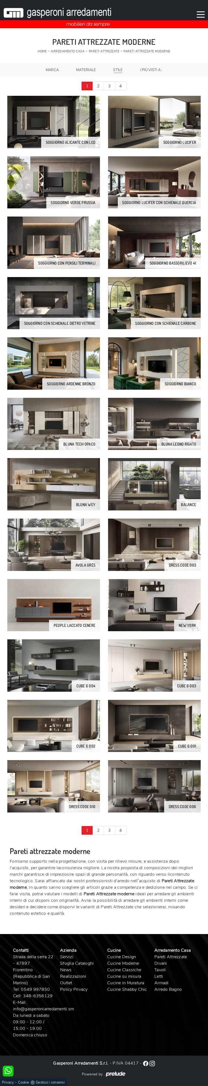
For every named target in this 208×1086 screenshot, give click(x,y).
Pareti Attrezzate (104, 51)
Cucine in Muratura (125, 983)
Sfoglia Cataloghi (77, 963)
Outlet (66, 983)
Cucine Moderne (123, 963)
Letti (158, 976)
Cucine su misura (124, 976)
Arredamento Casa (67, 51)
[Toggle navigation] (201, 14)
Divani (160, 963)
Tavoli (160, 970)
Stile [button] (118, 70)
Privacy (8, 1082)
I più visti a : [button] (151, 70)
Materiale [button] (86, 70)
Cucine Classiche (124, 970)
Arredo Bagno (168, 989)
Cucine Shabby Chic (127, 989)
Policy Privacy (74, 989)
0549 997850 (35, 989)
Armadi (161, 983)
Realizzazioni (73, 976)
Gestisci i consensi (50, 1082)
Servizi (66, 957)
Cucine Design (121, 957)
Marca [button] (52, 70)
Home (42, 51)
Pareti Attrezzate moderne (146, 51)
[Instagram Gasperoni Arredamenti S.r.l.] (152, 1063)
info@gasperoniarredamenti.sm (43, 1009)
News (66, 970)
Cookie (23, 1082)
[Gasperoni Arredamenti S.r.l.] (57, 14)
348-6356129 (38, 996)
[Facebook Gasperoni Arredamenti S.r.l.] (146, 1063)
